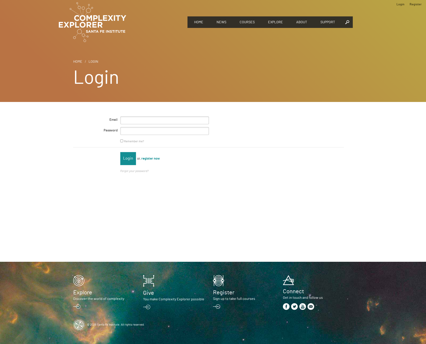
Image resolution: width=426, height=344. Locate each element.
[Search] (347, 22)
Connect (293, 291)
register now (150, 158)
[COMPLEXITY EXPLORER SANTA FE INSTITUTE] (121, 22)
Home (198, 22)
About (301, 22)
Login (400, 4)
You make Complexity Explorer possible (173, 299)
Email (113, 119)
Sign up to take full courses (234, 299)
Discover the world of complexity (98, 299)
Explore (275, 22)
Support (327, 22)
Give (148, 293)
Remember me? (134, 141)
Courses (247, 22)
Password (111, 130)
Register (416, 4)
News (221, 22)
